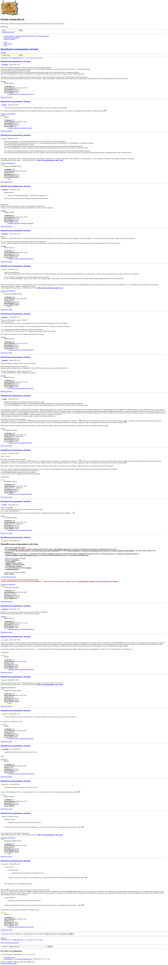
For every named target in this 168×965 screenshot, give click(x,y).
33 (37, 58)
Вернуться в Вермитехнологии (10, 942)
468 (15, 489)
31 (15, 769)
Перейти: (5, 946)
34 (40, 58)
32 (35, 58)
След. (7, 934)
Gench (4, 138)
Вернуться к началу (6, 97)
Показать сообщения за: (16, 934)
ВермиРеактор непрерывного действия (19, 49)
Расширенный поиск (8, 32)
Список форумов (9, 36)
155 (15, 89)
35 (42, 58)
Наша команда (8, 959)
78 (15, 803)
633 (16, 175)
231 (16, 91)
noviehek (4, 784)
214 (16, 804)
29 (29, 58)
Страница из (17, 58)
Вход (5, 45)
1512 (16, 597)
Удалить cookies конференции (23, 959)
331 (15, 174)
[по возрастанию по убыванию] (66, 934)
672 (16, 491)
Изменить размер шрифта (11, 37)
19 (15, 664)
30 (31, 58)
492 (16, 439)
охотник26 (5, 749)
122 (16, 125)
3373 (15, 595)
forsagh (4, 105)
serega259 (5, 640)
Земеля (4, 453)
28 (27, 58)
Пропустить (4, 26)
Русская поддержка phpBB (9, 963)
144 (15, 123)
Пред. (4, 934)
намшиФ (5, 540)
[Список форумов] (9, 15)
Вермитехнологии (43, 36)
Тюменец (5, 64)
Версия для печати (9, 39)
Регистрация (8, 43)
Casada (4, 399)
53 (15, 770)
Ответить (3, 52)
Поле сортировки (39, 934)
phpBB (10, 962)
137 (15, 438)
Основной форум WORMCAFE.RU (26, 36)
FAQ (5, 42)
